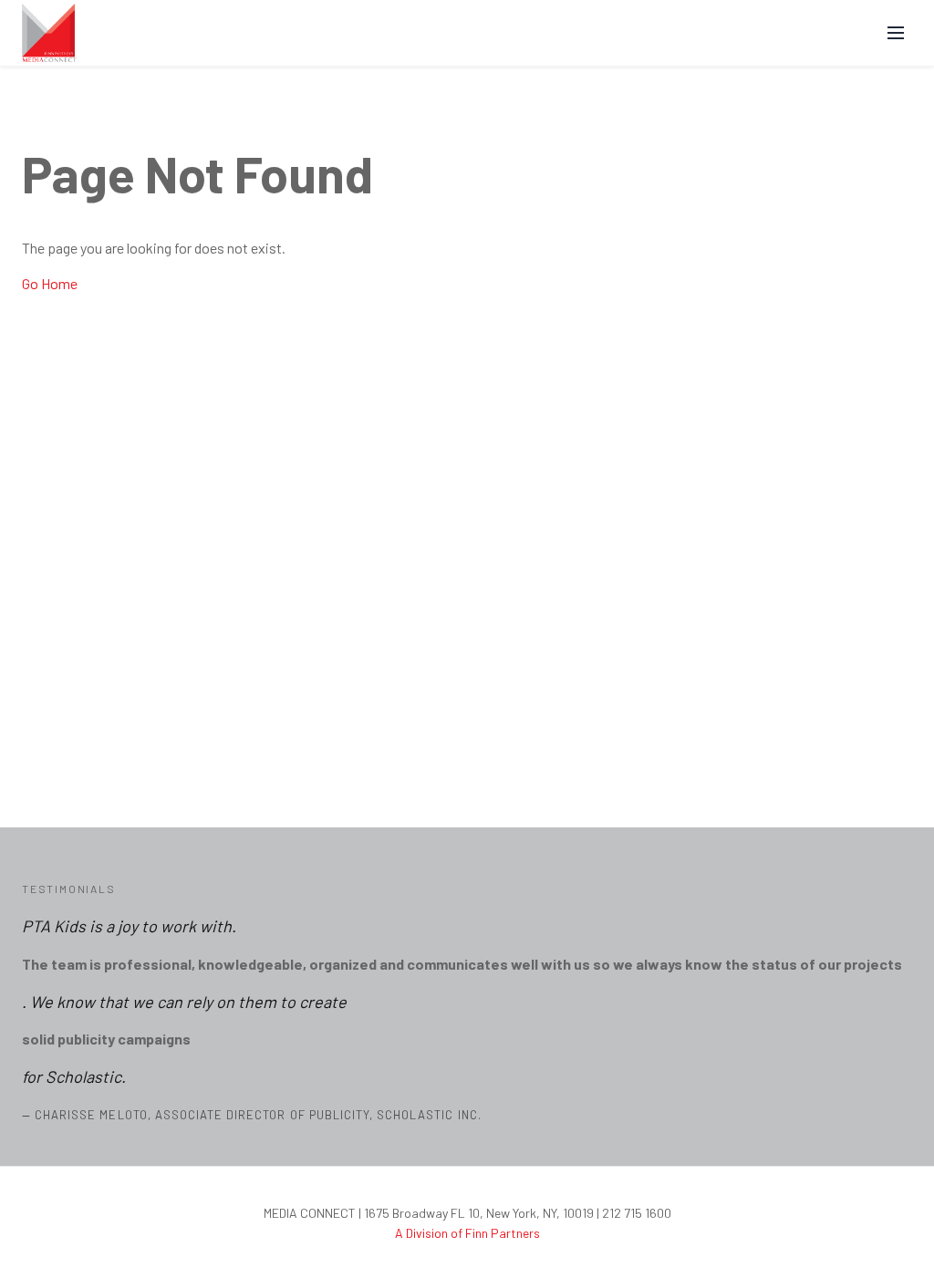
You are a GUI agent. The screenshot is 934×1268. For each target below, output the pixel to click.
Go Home (50, 283)
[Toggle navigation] (892, 33)
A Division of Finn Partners (467, 1233)
